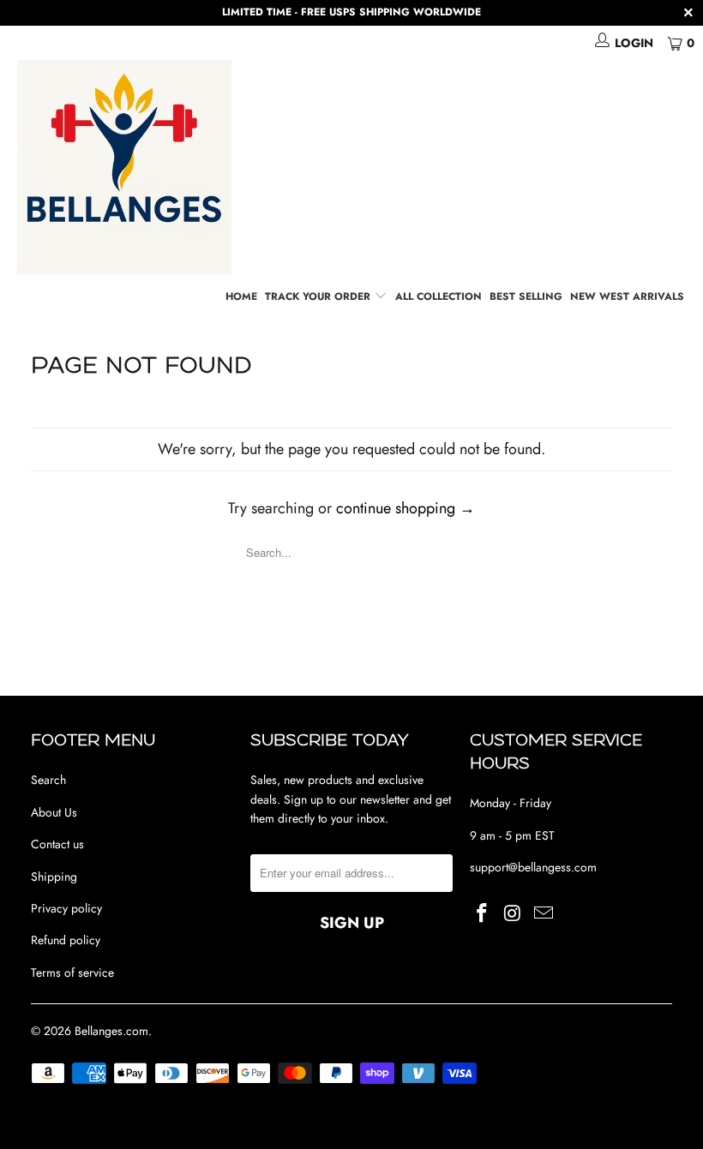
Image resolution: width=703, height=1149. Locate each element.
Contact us (57, 844)
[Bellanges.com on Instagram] (513, 914)
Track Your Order (319, 296)
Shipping (54, 876)
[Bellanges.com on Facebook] (483, 914)
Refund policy (65, 940)
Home (241, 296)
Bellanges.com (111, 1030)
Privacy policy (66, 908)
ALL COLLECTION (438, 296)
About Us (54, 812)
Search (48, 779)
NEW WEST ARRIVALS (627, 296)
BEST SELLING (526, 296)
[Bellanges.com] (360, 167)
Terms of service (72, 972)
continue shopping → (405, 508)
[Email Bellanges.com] (543, 914)
